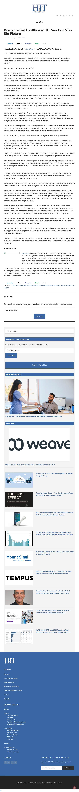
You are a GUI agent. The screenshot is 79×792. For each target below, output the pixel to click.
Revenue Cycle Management (15, 724)
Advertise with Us (9, 682)
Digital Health (8, 728)
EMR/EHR (10, 717)
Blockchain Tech (12, 733)
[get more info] (73, 16)
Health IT (7, 713)
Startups (6, 743)
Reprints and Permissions (11, 686)
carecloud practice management (28, 285)
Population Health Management (16, 722)
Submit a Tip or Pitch (39, 365)
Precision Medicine (12, 735)
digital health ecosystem (53, 285)
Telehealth (10, 737)
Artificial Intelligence (13, 730)
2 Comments (26, 38)
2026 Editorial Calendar (11, 678)
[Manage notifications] (74, 787)
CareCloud (29, 49)
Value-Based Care (9, 747)
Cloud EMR (42, 285)
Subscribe (7, 699)
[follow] (61, 16)
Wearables (10, 739)
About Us (6, 674)
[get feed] (58, 16)
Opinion (6, 709)
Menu (41, 22)
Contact (6, 695)
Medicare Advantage (13, 752)
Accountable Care (12, 749)
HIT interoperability (66, 285)
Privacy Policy (57, 782)
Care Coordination (12, 715)
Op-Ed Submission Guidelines (13, 690)
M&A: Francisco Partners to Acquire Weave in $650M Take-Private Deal (30, 465)
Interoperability (11, 720)
